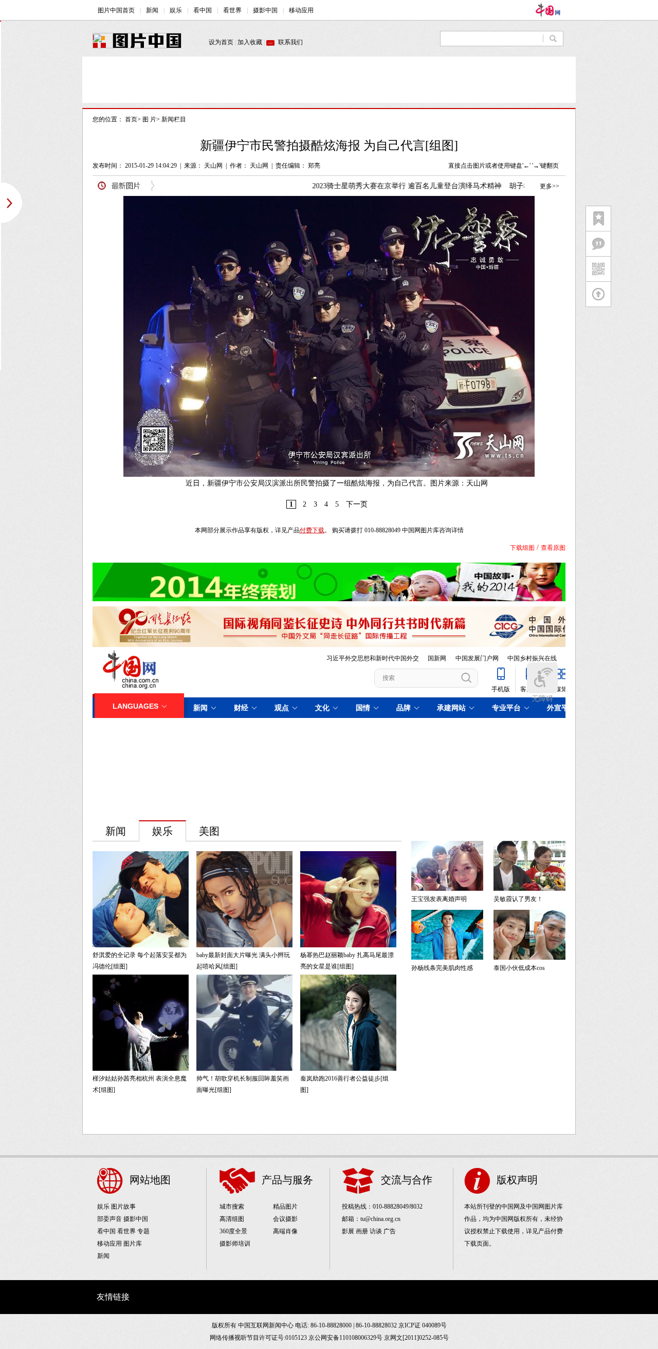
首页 (131, 119)
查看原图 (553, 547)
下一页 (357, 504)
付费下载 (312, 530)
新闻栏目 (173, 119)
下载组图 (522, 547)
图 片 (149, 119)
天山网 (213, 165)
